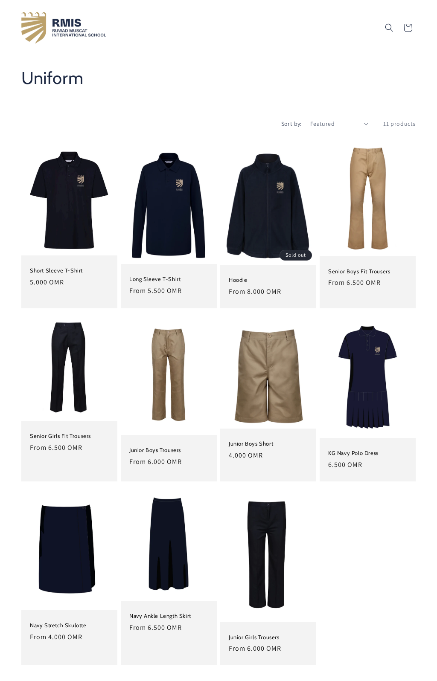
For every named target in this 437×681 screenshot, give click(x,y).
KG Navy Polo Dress (353, 452)
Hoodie (238, 279)
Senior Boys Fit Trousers (359, 270)
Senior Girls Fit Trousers (60, 435)
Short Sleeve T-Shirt (56, 270)
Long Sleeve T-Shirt (155, 278)
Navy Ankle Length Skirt (160, 615)
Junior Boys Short (251, 443)
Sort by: (291, 124)
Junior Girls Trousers (254, 637)
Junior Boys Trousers (155, 449)
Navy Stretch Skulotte (58, 625)
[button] (389, 27)
